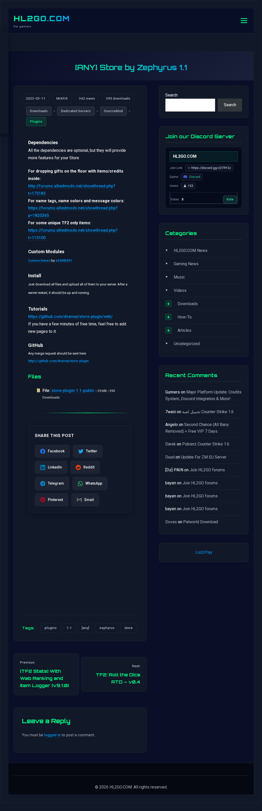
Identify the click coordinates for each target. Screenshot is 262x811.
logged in (52, 735)
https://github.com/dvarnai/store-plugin (58, 361)
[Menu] (243, 20)
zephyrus (106, 628)
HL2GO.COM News (191, 250)
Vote (230, 199)
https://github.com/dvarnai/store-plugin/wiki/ (70, 316)
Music (179, 277)
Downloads (39, 111)
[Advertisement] (80, 571)
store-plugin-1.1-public (72, 390)
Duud (169, 457)
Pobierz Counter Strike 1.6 (205, 444)
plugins (51, 628)
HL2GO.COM (42, 18)
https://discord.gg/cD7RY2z (211, 168)
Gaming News (186, 263)
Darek (170, 444)
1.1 (69, 628)
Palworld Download (200, 521)
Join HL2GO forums (207, 469)
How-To (185, 317)
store (128, 628)
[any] (85, 628)
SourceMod (113, 111)
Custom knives (39, 260)
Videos (180, 290)
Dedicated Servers (76, 111)
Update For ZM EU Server (203, 457)
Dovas (171, 521)
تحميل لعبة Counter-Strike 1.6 (208, 411)
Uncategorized (187, 343)
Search (171, 95)
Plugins (36, 121)
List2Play (203, 552)
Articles (184, 330)
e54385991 (64, 260)
